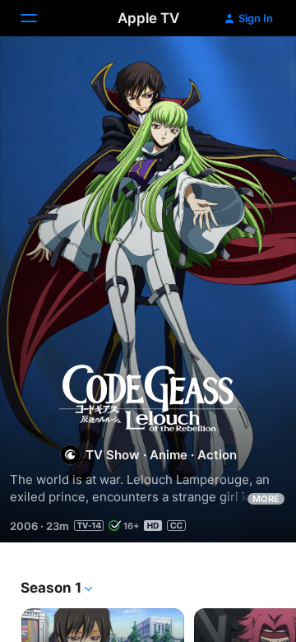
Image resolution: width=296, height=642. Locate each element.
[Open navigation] (39, 18)
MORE (266, 499)
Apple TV (148, 18)
